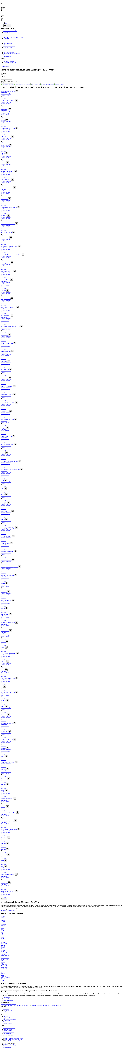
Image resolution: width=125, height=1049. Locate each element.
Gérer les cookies (7, 56)
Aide (6, 23)
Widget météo (6, 38)
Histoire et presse (7, 44)
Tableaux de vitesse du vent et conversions (13, 37)
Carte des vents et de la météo (10, 31)
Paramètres (8, 26)
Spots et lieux (6, 32)
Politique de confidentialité (9, 62)
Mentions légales (7, 63)
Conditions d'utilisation (8, 61)
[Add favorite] (16, 91)
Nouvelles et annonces (8, 55)
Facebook (21, 1038)
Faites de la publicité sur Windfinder (11, 53)
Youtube (21, 1040)
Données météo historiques (9, 52)
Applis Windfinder (7, 43)
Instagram (21, 1039)
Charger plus (3, 898)
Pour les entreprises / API (9, 47)
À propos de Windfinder (9, 46)
